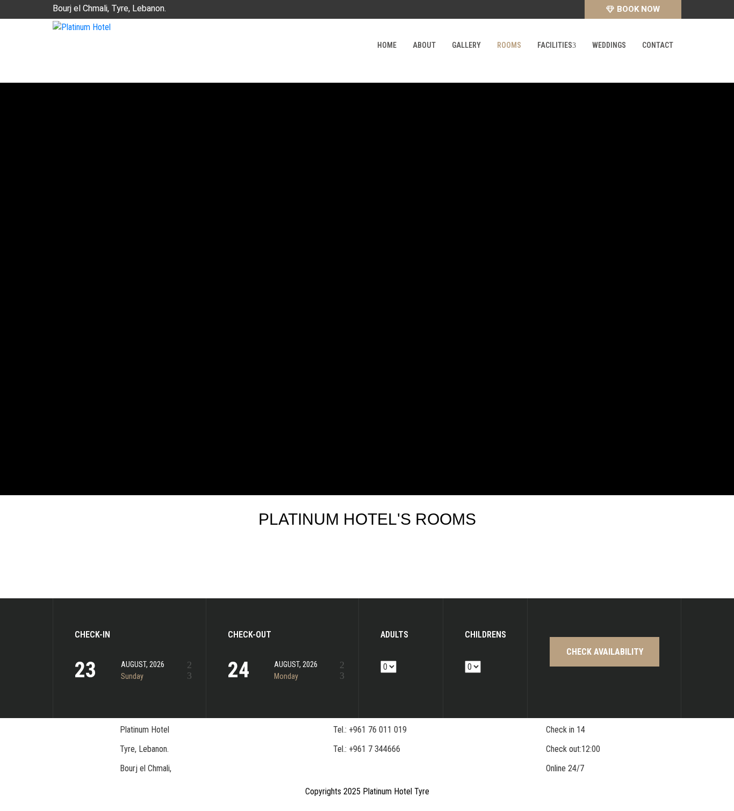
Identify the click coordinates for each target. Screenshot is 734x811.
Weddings (609, 45)
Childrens (485, 635)
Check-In (92, 635)
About (424, 45)
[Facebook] (536, 9)
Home (387, 45)
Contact (657, 45)
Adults (394, 635)
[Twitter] (569, 9)
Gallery (466, 45)
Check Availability (604, 652)
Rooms (509, 45)
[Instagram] (553, 9)
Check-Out (249, 635)
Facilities (554, 45)
